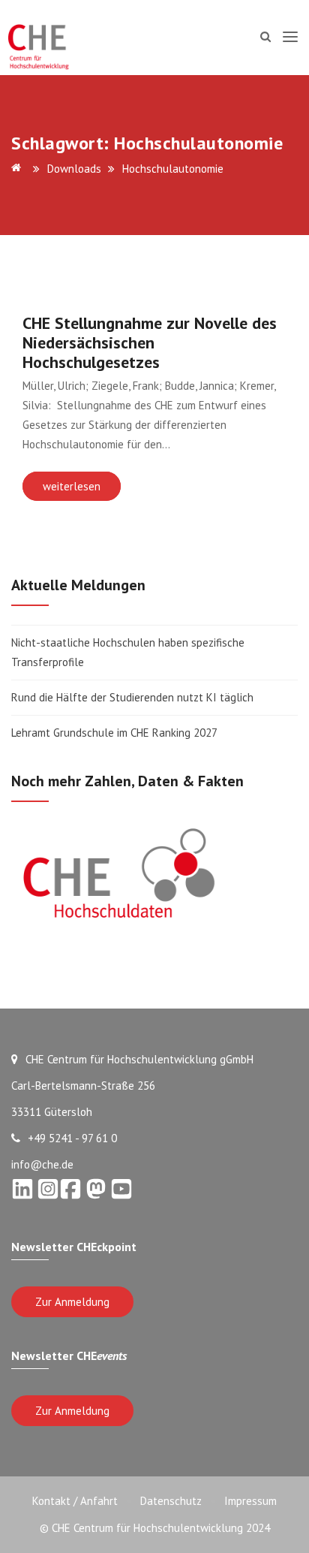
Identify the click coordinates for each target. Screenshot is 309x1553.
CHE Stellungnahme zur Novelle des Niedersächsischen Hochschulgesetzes (149, 342)
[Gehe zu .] (18, 168)
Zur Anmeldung (72, 1302)
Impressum (250, 1501)
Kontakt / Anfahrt (75, 1501)
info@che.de (42, 1164)
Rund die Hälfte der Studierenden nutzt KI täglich (132, 697)
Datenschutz (171, 1501)
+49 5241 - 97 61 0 (72, 1138)
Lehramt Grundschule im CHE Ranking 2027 (114, 732)
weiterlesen (71, 486)
